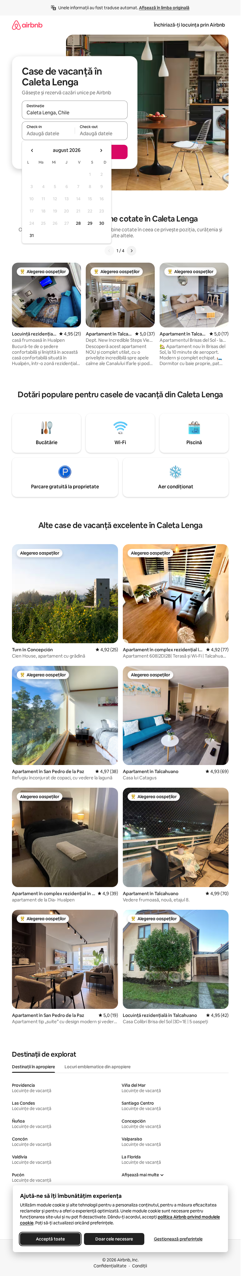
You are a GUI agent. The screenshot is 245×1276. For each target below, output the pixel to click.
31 (32, 235)
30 (101, 223)
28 (78, 223)
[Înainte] (131, 250)
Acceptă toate (50, 1239)
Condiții (139, 1266)
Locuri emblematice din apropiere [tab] (98, 1066)
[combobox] (75, 112)
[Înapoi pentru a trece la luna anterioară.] (32, 150)
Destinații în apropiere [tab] (33, 1066)
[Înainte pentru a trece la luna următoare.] (101, 150)
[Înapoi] (109, 250)
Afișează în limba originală (164, 7)
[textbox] (48, 133)
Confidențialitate (110, 1266)
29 (90, 223)
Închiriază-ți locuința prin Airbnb (189, 25)
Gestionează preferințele (178, 1239)
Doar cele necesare (114, 1239)
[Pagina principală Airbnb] (27, 25)
